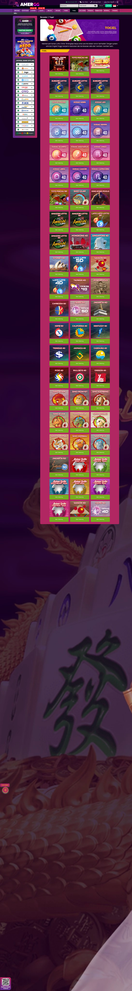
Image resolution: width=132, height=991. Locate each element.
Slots (41, 10)
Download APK (72, 2)
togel (74, 10)
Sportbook (25, 10)
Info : (15, 13)
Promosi (114, 10)
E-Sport (33, 10)
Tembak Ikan (98, 10)
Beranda (17, 10)
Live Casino (82, 10)
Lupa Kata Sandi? (109, 2)
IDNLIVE (50, 10)
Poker (66, 10)
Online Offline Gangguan (25, 133)
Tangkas (90, 10)
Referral (107, 10)
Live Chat (84, 2)
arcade (58, 10)
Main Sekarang (59, 74)
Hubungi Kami (96, 2)
